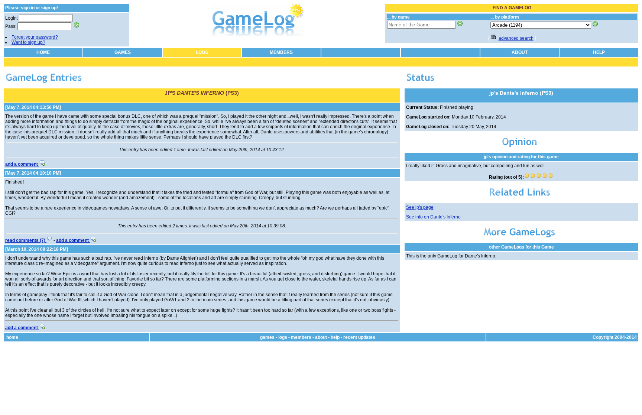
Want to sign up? (28, 42)
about (321, 337)
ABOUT (520, 52)
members (301, 337)
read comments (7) (25, 240)
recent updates (359, 337)
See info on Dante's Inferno (433, 217)
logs (282, 337)
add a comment (22, 164)
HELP (599, 52)
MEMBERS (281, 52)
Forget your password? (35, 37)
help (335, 337)
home (12, 337)
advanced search (516, 38)
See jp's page (420, 207)
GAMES (122, 52)
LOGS (202, 52)
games (267, 337)
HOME (43, 52)
